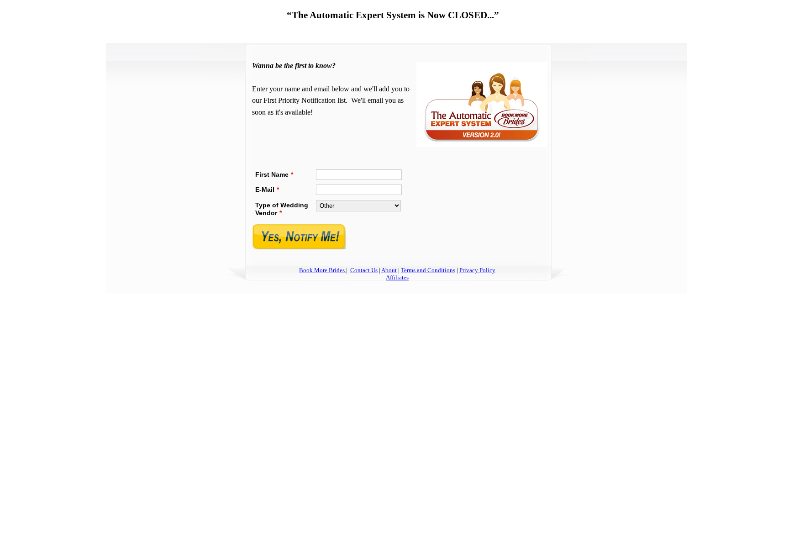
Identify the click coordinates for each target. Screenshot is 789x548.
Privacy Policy (477, 270)
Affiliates (397, 277)
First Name (274, 174)
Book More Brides (322, 270)
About (389, 270)
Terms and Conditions (428, 270)
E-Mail (267, 189)
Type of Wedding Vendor (281, 209)
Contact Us (364, 270)
